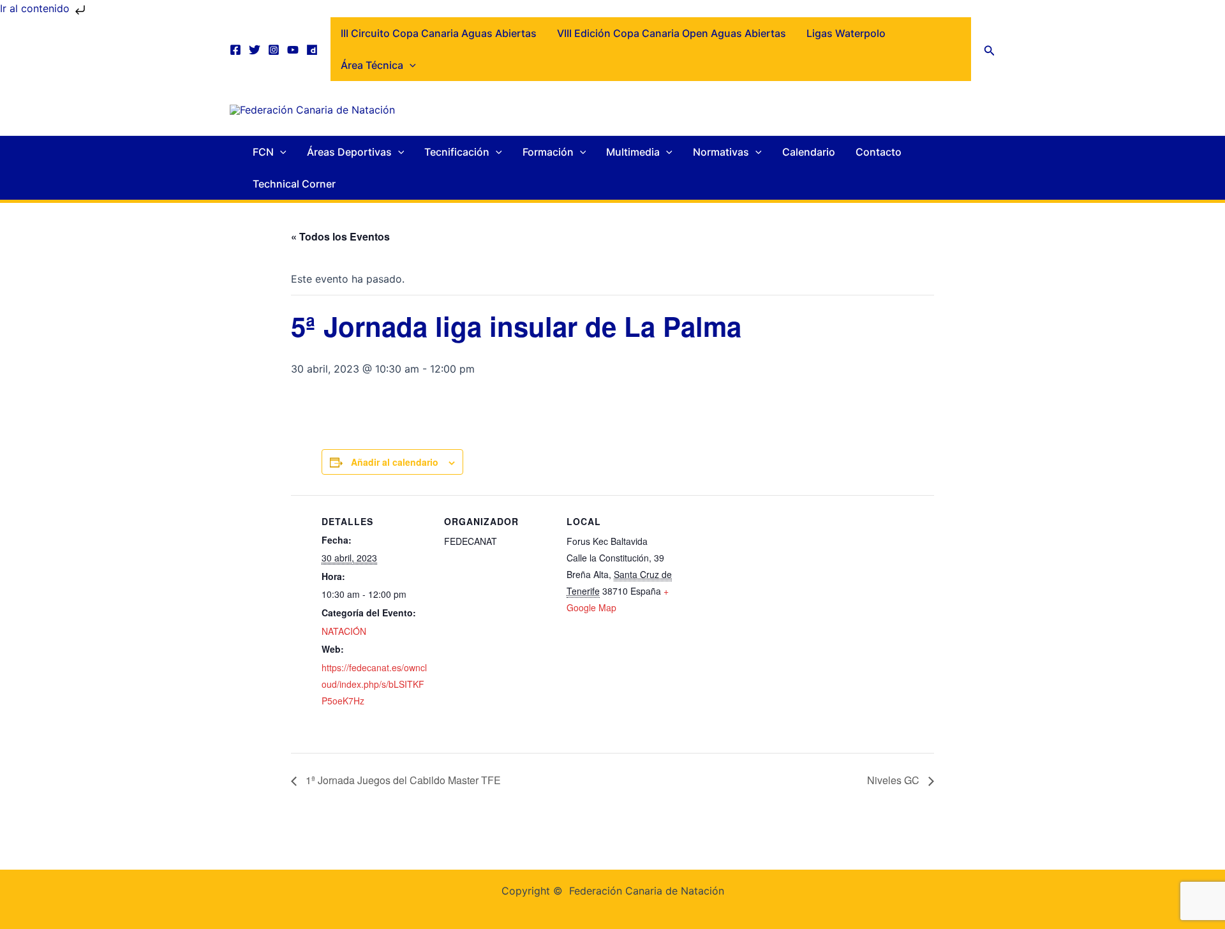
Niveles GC (894, 780)
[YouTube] (293, 50)
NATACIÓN (344, 631)
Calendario (808, 151)
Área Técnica (372, 65)
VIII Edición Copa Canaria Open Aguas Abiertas (671, 33)
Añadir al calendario (394, 462)
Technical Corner (294, 183)
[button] (989, 48)
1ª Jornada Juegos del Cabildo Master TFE (402, 780)
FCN (263, 151)
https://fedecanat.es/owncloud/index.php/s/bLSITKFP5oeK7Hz (374, 684)
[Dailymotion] (312, 50)
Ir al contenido (36, 8)
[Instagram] (273, 50)
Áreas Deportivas (349, 151)
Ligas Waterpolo (846, 33)
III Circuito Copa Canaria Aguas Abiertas (439, 33)
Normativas (721, 151)
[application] (409, 65)
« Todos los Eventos (340, 236)
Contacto (879, 151)
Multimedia (633, 151)
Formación (548, 151)
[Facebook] (235, 50)
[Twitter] (254, 50)
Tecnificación (456, 151)
